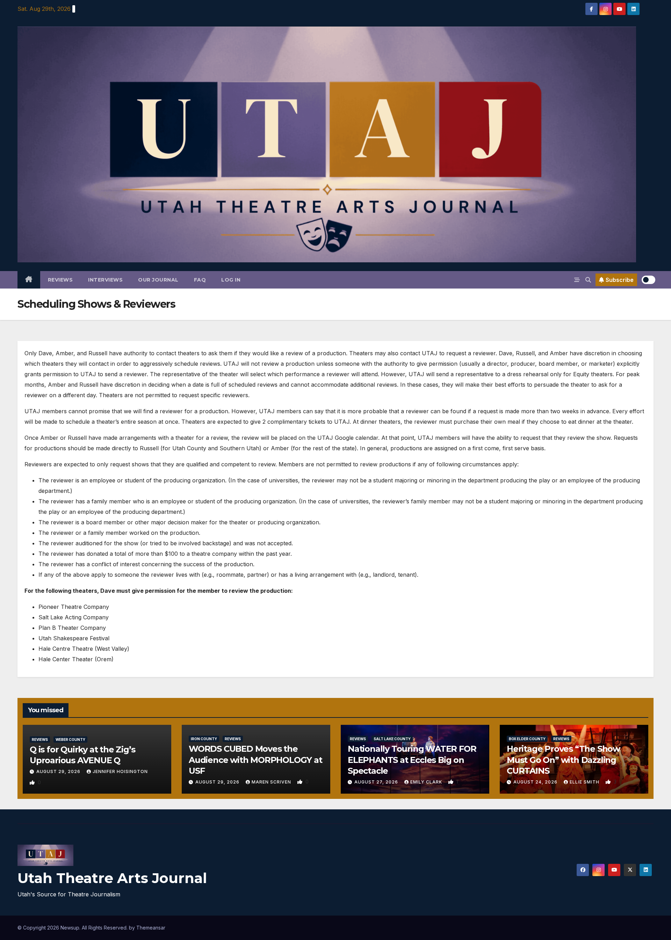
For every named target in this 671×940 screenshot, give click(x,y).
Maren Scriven (272, 782)
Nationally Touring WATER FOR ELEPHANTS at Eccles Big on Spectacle (412, 759)
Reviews (60, 280)
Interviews (105, 280)
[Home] (28, 280)
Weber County (70, 739)
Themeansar (150, 928)
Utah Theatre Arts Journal (112, 878)
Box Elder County (527, 739)
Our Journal (158, 280)
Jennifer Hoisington (120, 771)
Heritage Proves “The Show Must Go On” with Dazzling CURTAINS (563, 759)
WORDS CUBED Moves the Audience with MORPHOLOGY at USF (255, 759)
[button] (588, 279)
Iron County (204, 739)
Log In (230, 280)
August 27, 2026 (376, 782)
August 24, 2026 (536, 782)
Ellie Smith (585, 782)
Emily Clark (426, 782)
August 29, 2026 (59, 771)
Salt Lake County (392, 739)
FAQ (200, 280)
